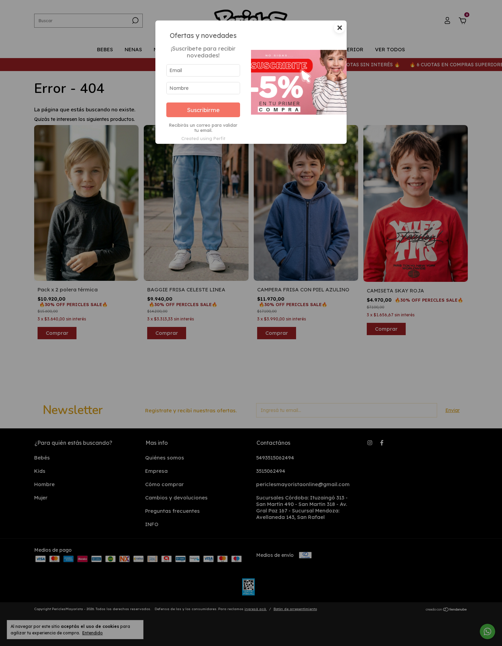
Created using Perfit (203, 138)
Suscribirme (203, 109)
